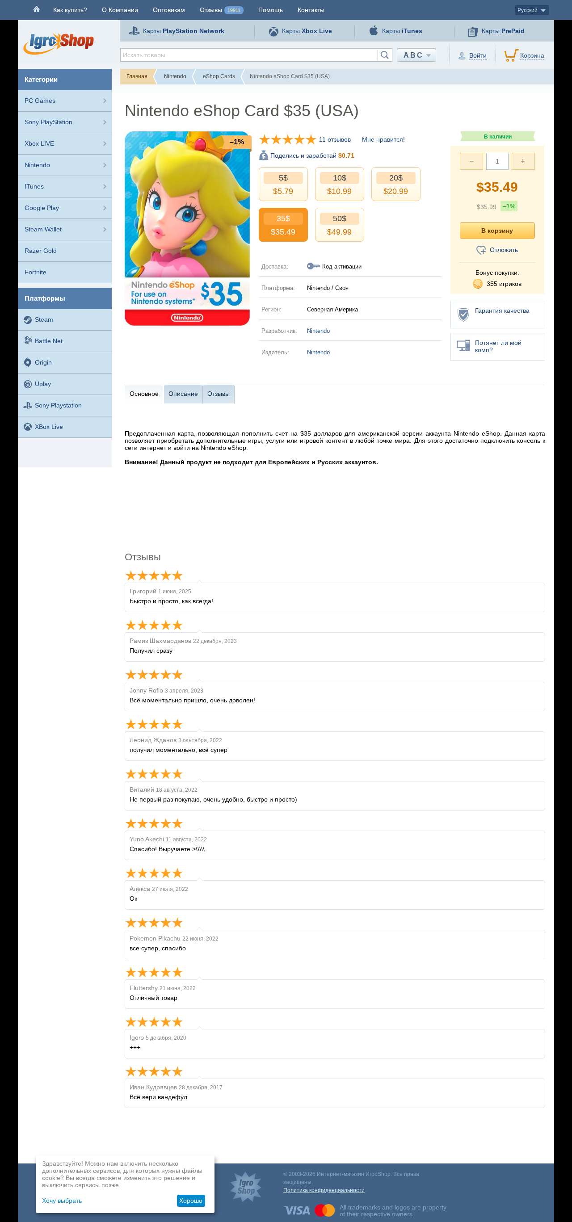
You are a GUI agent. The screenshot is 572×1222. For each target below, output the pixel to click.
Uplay (43, 383)
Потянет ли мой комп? (498, 346)
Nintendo (37, 164)
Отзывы (220, 9)
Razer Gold (41, 250)
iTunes (34, 186)
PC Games (40, 100)
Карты (183, 30)
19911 (233, 10)
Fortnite (35, 272)
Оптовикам (169, 9)
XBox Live (49, 426)
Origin (43, 362)
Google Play (42, 207)
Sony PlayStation (48, 122)
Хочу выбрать (62, 1200)
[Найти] (384, 55)
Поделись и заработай (312, 155)
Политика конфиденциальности (324, 1190)
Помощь (270, 9)
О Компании (120, 9)
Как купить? (70, 9)
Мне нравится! (383, 139)
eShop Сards (219, 76)
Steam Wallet (43, 229)
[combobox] (256, 55)
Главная (136, 76)
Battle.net (49, 340)
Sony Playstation (58, 405)
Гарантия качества (502, 310)
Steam (44, 319)
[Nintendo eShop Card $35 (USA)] (187, 227)
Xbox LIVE (39, 143)
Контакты (311, 9)
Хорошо (190, 1200)
